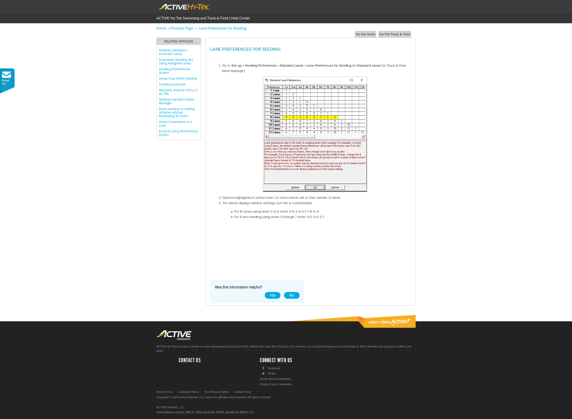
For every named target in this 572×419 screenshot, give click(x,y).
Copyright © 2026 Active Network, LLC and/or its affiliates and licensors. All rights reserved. (213, 397)
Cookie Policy (242, 392)
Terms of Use (164, 392)
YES (273, 295)
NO (291, 295)
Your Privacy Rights (216, 392)
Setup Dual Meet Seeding (178, 78)
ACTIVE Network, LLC (170, 407)
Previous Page (181, 28)
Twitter (268, 373)
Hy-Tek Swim (365, 34)
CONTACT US (190, 360)
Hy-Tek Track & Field (394, 34)
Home (161, 28)
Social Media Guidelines (275, 379)
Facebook (271, 368)
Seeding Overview (172, 84)
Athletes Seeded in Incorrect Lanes (173, 52)
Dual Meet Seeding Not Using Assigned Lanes (176, 61)
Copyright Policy (188, 392)
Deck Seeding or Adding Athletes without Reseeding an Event (177, 112)
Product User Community (275, 384)
